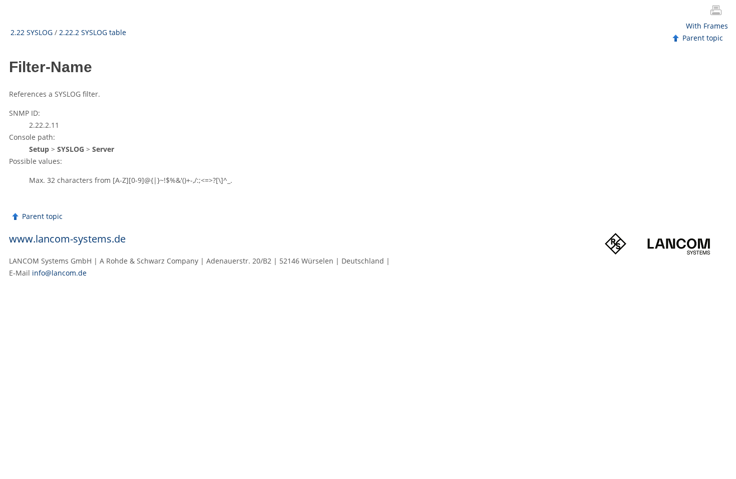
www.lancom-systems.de (67, 239)
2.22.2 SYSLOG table (92, 32)
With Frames (707, 26)
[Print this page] (717, 12)
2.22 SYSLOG (32, 32)
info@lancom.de (59, 273)
